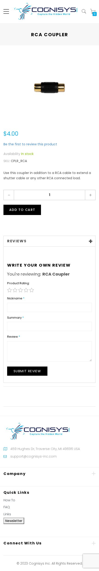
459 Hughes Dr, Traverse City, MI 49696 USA (45, 449)
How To (9, 500)
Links (7, 514)
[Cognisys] (45, 11)
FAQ (6, 507)
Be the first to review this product (30, 144)
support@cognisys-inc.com (33, 456)
